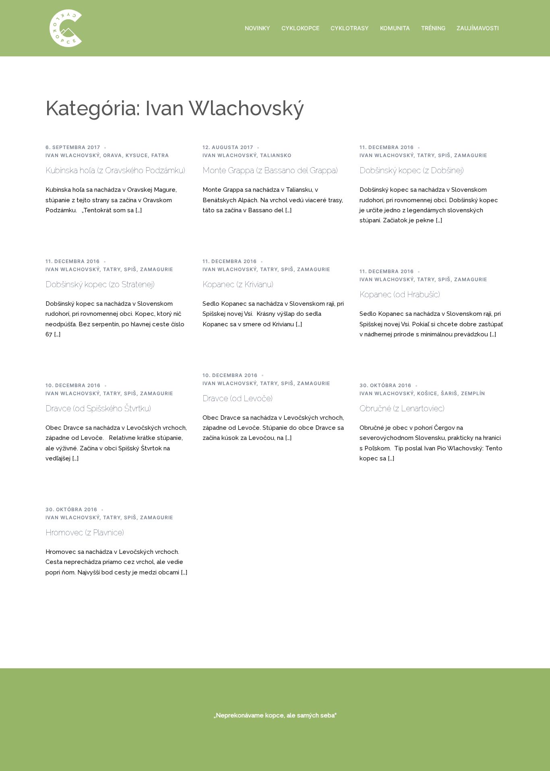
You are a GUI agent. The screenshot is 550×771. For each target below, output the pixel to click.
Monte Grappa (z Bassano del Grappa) (270, 170)
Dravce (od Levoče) (238, 398)
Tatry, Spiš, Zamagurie (452, 155)
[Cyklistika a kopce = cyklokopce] (65, 27)
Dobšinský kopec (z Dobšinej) (412, 170)
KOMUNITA (395, 28)
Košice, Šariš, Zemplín (451, 393)
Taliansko (276, 155)
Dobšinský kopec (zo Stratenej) (100, 284)
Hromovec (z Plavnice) (84, 532)
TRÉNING (433, 28)
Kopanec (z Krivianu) (238, 284)
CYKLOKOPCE (300, 28)
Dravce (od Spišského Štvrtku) (98, 408)
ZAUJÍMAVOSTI (478, 28)
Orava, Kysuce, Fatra (136, 155)
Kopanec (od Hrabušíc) (400, 294)
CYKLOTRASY (350, 28)
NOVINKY (257, 28)
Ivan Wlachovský (72, 155)
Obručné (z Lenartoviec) (402, 408)
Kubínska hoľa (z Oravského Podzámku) (115, 170)
